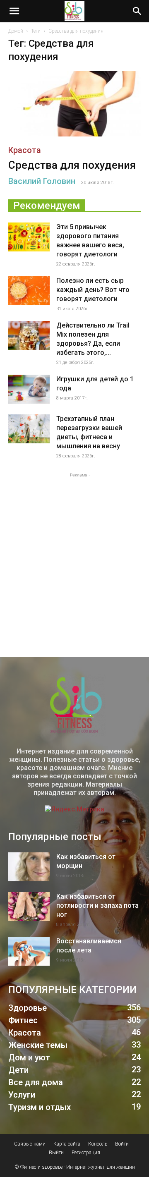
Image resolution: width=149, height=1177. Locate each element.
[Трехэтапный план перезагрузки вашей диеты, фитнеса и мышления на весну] (29, 428)
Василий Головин (41, 181)
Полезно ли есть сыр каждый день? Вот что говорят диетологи (93, 290)
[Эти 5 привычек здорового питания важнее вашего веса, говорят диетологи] (29, 236)
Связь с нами (30, 1144)
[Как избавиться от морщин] (29, 866)
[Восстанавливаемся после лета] (29, 951)
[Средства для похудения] (74, 103)
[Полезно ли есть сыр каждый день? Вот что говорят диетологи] (29, 290)
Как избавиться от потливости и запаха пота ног (97, 905)
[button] (14, 11)
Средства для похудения (72, 165)
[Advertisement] (74, 553)
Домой (15, 31)
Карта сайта (66, 1144)
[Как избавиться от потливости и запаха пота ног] (29, 906)
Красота (24, 150)
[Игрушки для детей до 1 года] (29, 389)
